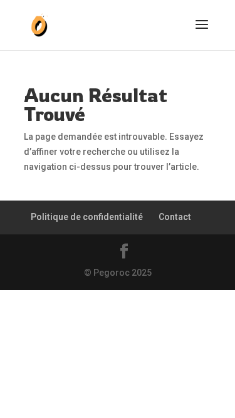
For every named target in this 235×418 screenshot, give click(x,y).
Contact (175, 217)
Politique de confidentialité (87, 217)
